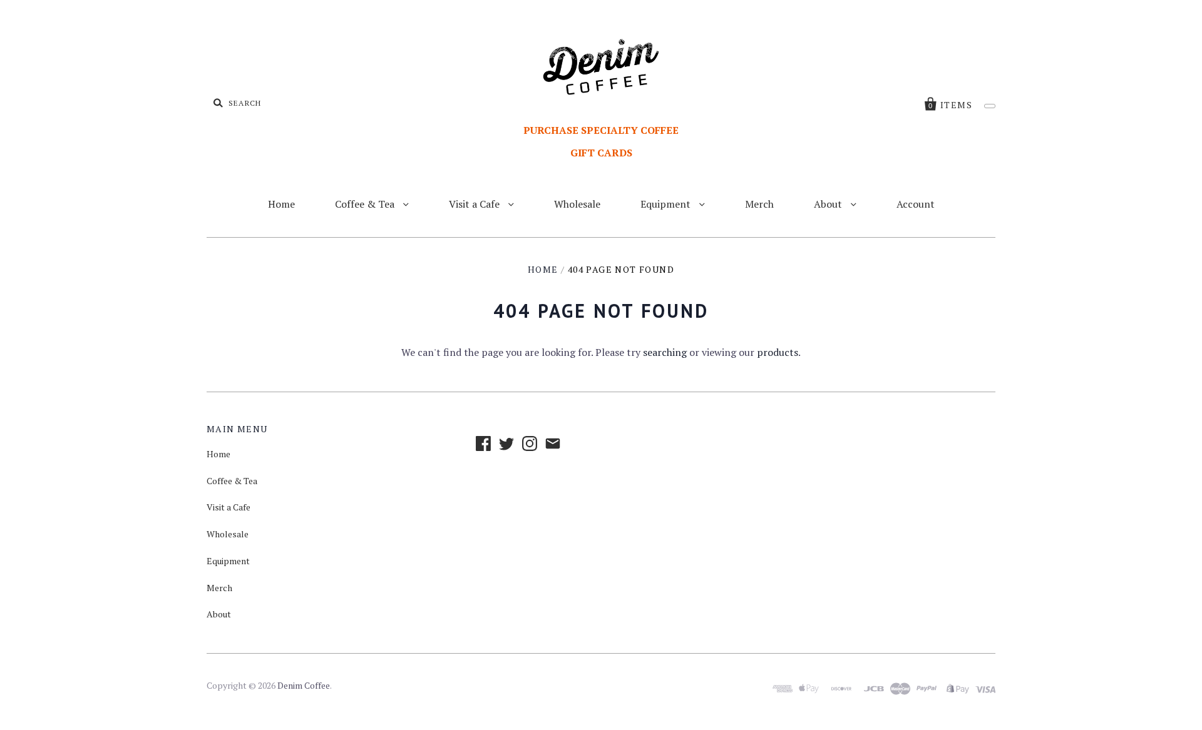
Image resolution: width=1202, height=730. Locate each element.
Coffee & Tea (366, 204)
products (777, 352)
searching (665, 352)
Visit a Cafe (475, 204)
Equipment (666, 204)
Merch (759, 204)
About (829, 204)
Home (281, 204)
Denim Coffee (303, 685)
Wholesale (577, 204)
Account (915, 204)
